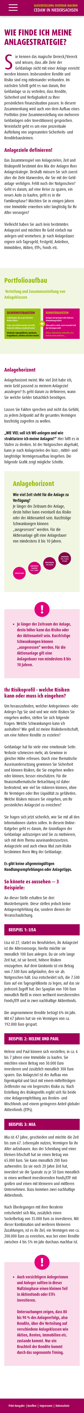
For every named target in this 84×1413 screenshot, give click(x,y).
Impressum (46, 1406)
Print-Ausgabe (17, 1406)
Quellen (31, 1406)
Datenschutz (62, 1406)
